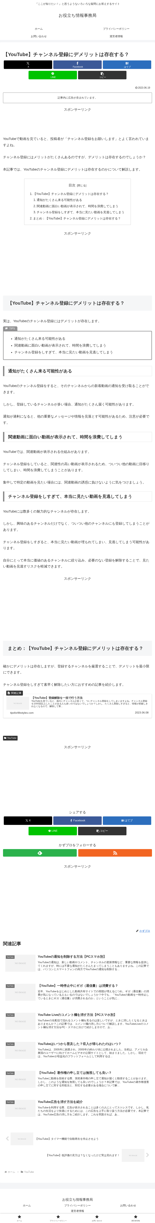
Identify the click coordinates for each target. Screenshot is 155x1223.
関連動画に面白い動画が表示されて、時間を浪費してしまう (77, 206)
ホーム (27, 1205)
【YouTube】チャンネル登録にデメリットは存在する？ (71, 193)
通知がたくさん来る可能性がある (59, 200)
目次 (72, 185)
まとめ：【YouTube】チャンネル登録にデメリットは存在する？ (77, 218)
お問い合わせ (128, 1205)
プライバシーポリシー (77, 1205)
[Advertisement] (77, 121)
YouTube (11, 738)
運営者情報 (77, 1210)
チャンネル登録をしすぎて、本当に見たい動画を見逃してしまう (80, 212)
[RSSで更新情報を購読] (115, 853)
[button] (102, 75)
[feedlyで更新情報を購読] (40, 853)
